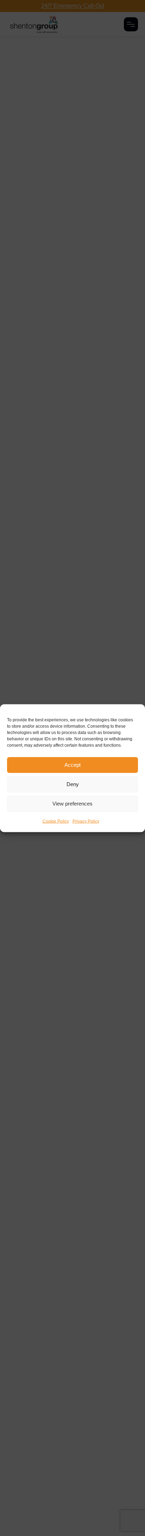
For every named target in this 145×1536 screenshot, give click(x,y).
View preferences (72, 804)
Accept (72, 765)
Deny (73, 784)
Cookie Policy (56, 821)
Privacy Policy (85, 821)
